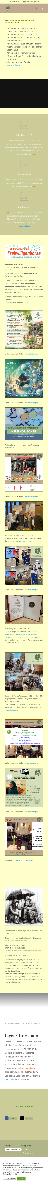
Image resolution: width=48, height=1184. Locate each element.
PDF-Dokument (12, 1079)
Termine (26, 1149)
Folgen (13, 1118)
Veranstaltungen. (15, 65)
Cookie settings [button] (9, 1179)
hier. (34, 154)
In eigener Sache (24, 1106)
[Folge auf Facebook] (7, 1118)
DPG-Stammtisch (29, 34)
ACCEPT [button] (21, 1179)
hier (14, 448)
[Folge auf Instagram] (22, 1118)
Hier (7, 212)
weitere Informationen (24, 860)
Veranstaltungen (26, 226)
